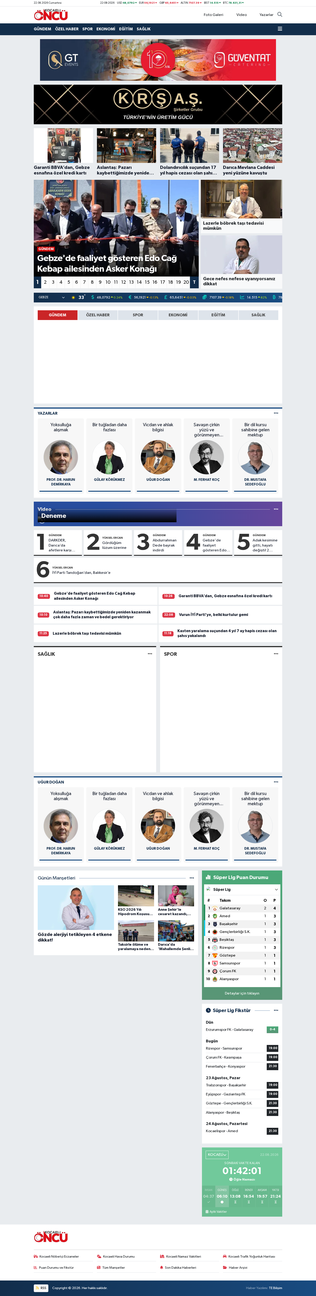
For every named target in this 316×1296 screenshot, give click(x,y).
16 (154, 282)
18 (170, 282)
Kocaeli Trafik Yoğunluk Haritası (252, 1256)
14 (139, 282)
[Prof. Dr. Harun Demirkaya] (60, 457)
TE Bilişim (275, 1288)
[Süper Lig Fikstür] (276, 1011)
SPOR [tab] (138, 315)
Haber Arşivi (238, 1267)
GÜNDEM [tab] (57, 315)
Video (241, 15)
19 (178, 282)
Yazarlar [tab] (47, 413)
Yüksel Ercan (112, 537)
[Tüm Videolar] (276, 509)
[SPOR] (276, 654)
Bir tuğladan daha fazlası (109, 427)
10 (108, 282)
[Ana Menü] (280, 29)
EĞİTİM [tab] (218, 315)
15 (147, 282)
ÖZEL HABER (66, 29)
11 (116, 282)
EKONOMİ (105, 29)
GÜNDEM (42, 29)
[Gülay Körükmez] (109, 457)
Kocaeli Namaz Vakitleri (183, 1256)
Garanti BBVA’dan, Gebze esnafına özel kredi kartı (225, 596)
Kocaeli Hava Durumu (119, 1256)
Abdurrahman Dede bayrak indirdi (165, 545)
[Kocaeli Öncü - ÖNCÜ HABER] (51, 15)
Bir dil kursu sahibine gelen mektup (255, 430)
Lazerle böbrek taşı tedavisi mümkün (87, 633)
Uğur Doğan (158, 480)
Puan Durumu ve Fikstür (56, 1267)
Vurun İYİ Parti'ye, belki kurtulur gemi (213, 615)
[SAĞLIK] (150, 654)
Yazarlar (266, 15)
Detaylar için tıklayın (242, 993)
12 (123, 282)
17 (162, 282)
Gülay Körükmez (109, 480)
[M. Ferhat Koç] (206, 457)
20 (186, 282)
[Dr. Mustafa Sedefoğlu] (255, 457)
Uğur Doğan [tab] (51, 782)
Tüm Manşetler (113, 1267)
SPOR (87, 29)
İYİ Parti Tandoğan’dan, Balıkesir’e (81, 573)
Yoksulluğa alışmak (60, 427)
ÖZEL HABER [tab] (97, 315)
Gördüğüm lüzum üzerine (114, 545)
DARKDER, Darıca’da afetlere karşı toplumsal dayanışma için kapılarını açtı (61, 545)
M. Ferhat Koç (207, 480)
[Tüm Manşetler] (192, 878)
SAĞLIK (144, 29)
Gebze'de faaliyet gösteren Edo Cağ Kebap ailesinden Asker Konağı (214, 545)
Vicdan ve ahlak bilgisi (158, 427)
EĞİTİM (126, 29)
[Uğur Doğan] (158, 457)
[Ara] (279, 15)
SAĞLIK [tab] (258, 315)
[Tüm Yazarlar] (276, 413)
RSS (43, 1288)
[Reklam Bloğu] (158, 60)
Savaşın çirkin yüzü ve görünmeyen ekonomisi (207, 430)
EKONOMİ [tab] (178, 315)
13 (131, 282)
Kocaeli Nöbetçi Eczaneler (59, 1256)
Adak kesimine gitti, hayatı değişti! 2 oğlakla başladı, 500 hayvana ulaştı (266, 545)
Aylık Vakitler (218, 1211)
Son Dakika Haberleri (180, 1267)
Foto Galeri (213, 15)
